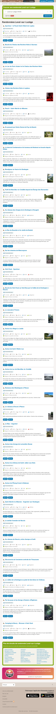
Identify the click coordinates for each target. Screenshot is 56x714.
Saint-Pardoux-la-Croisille (43, 657)
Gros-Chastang (8, 657)
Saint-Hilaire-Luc (41, 649)
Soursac (39, 663)
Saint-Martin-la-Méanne (42, 652)
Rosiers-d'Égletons (25, 660)
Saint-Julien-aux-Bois (42, 651)
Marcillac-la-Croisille (26, 652)
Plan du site (5, 693)
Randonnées (12, 1)
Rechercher (48, 15)
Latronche (23, 649)
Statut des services (23, 711)
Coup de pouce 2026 (7, 701)
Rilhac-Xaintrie (24, 658)
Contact (4, 704)
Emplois (4, 696)
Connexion (50, 1)
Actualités (4, 699)
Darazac (7, 655)
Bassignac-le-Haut (9, 651)
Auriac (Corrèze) (8, 649)
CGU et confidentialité (7, 691)
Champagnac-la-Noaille (10, 652)
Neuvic (22, 657)
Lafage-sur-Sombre (9, 658)
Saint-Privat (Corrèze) (42, 658)
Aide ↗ (20, 1)
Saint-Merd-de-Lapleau (42, 654)
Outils (4, 1)
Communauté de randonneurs (9, 706)
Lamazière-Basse (9, 660)
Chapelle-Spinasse (9, 654)
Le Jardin (23, 651)
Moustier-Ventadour (26, 655)
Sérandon (39, 660)
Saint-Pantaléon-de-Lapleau (43, 655)
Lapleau (6, 661)
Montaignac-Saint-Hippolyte (27, 654)
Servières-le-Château (42, 661)
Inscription (43, 1)
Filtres (10, 15)
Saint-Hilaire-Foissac (26, 661)
